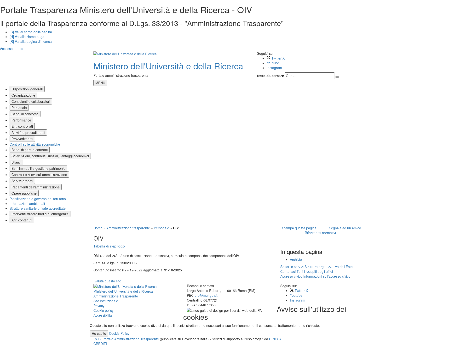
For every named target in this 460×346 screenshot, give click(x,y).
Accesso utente (11, 48)
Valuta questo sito (107, 281)
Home (98, 227)
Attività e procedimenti (28, 132)
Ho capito (99, 333)
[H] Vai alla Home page (27, 36)
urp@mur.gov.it (206, 295)
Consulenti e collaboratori (31, 101)
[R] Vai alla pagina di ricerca (31, 41)
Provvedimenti (22, 138)
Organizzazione (23, 95)
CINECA (275, 338)
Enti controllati (22, 126)
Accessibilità (102, 315)
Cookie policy (103, 310)
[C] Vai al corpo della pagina (31, 31)
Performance (21, 120)
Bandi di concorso (25, 113)
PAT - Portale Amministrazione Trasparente (126, 338)
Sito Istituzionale (105, 300)
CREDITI (100, 343)
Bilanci (16, 162)
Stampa (298, 227)
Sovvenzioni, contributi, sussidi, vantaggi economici (50, 156)
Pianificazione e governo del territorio (38, 198)
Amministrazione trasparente (128, 227)
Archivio (296, 259)
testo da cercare (270, 76)
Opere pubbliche (24, 193)
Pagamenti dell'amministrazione (36, 187)
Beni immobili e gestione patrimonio (38, 168)
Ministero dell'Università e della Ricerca (168, 66)
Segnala (344, 227)
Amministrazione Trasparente (115, 296)
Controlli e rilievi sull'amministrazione (39, 174)
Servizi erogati (22, 180)
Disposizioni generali (27, 89)
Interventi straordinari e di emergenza (40, 213)
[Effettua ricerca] (337, 77)
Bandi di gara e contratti (30, 149)
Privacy (98, 305)
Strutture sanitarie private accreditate (38, 208)
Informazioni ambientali (27, 203)
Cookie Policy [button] (119, 333)
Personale (19, 107)
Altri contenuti (22, 220)
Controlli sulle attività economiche (35, 144)
